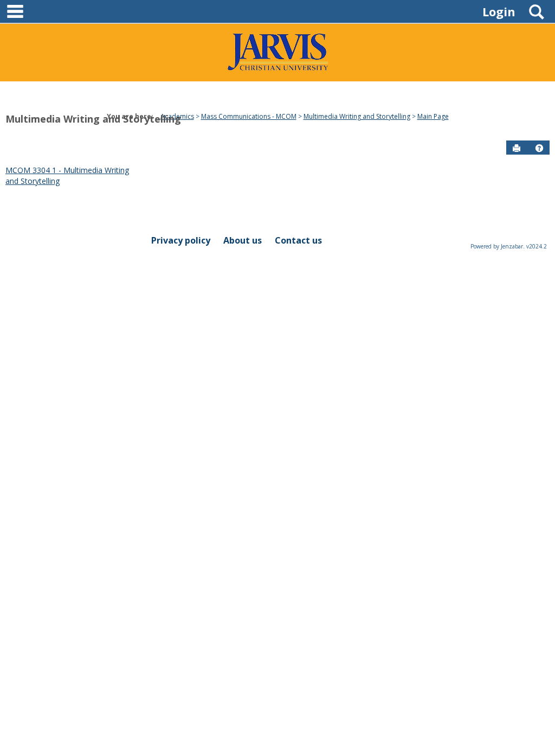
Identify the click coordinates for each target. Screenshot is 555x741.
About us (242, 240)
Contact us (298, 240)
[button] (539, 148)
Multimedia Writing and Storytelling (93, 118)
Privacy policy (180, 240)
